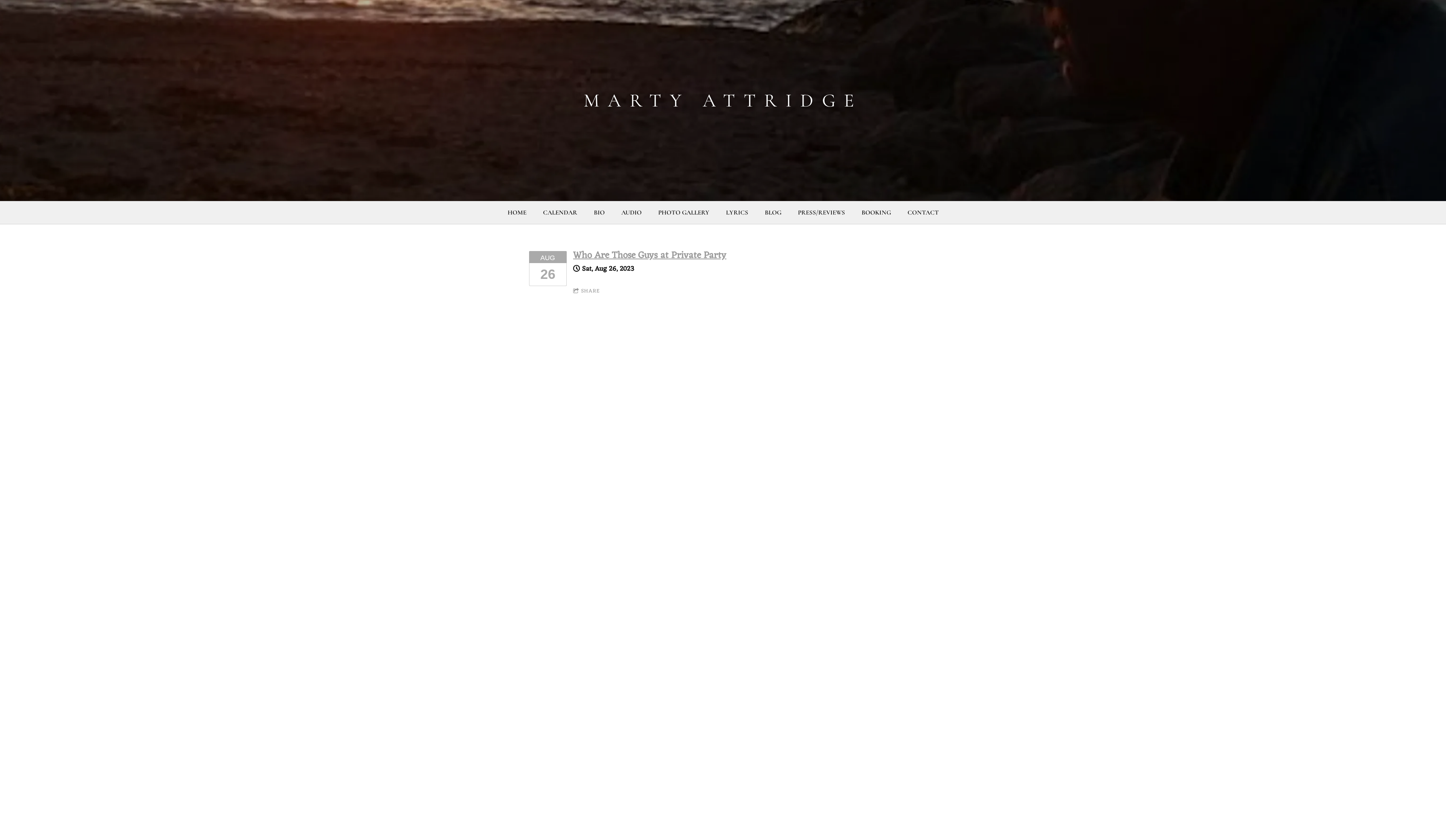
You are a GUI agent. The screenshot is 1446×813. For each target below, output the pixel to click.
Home (517, 212)
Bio (599, 212)
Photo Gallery (683, 212)
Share (590, 291)
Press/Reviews (821, 212)
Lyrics (737, 212)
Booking (876, 212)
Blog (773, 212)
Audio (631, 212)
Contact (923, 212)
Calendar (560, 212)
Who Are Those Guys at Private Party (649, 255)
